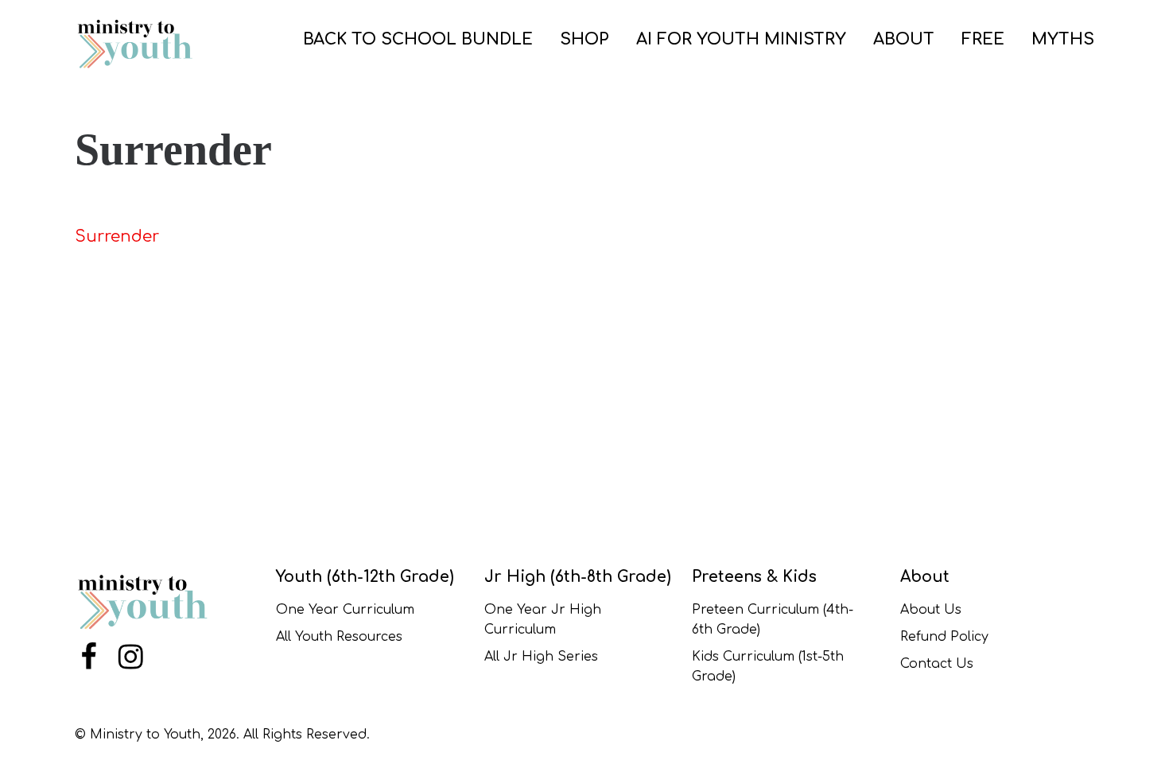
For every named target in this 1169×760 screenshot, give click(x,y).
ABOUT (903, 39)
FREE (982, 39)
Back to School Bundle (418, 39)
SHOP (584, 39)
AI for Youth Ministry (741, 39)
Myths (1062, 39)
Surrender (117, 236)
